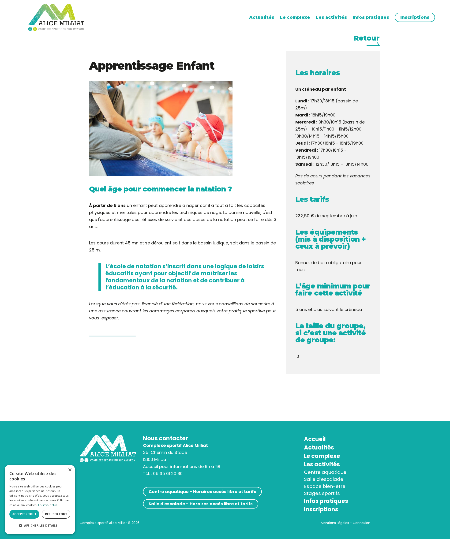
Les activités (331, 17)
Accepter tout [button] (24, 514)
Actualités (261, 17)
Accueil (315, 439)
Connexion (361, 522)
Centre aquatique (325, 472)
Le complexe (295, 17)
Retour (366, 38)
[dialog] (40, 499)
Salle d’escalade (323, 479)
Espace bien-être (324, 486)
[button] (39, 526)
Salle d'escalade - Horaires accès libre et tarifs (201, 504)
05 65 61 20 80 (168, 473)
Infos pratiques (370, 17)
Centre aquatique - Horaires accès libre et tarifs (202, 491)
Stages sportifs (322, 493)
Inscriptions (414, 17)
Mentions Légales (335, 522)
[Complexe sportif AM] (56, 17)
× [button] (69, 470)
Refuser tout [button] (56, 514)
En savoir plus (47, 505)
